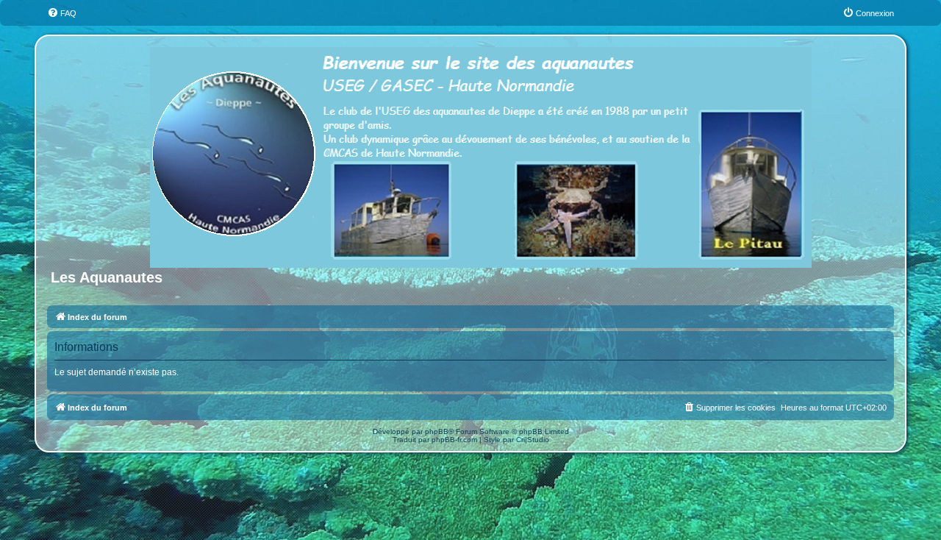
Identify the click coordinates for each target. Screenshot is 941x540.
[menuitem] (61, 13)
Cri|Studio (532, 440)
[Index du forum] (482, 154)
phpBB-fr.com (454, 440)
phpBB (436, 431)
